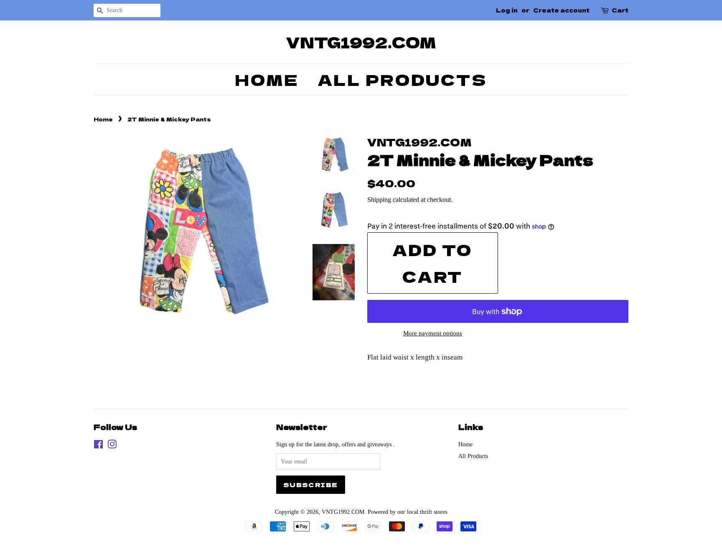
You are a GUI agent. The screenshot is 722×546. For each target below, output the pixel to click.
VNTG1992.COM (361, 42)
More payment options (432, 333)
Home (267, 79)
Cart (620, 10)
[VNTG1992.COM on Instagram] (112, 446)
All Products (402, 79)
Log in (507, 10)
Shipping (379, 199)
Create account (561, 10)
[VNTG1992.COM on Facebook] (98, 446)
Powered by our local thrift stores (407, 511)
